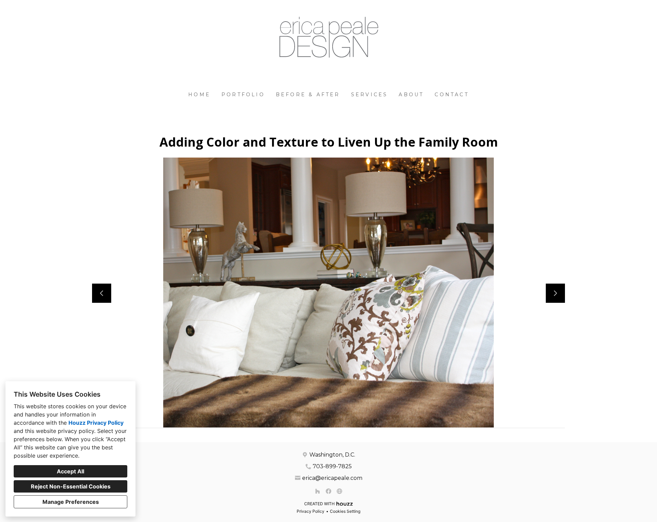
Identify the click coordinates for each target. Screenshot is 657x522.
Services (369, 94)
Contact (451, 94)
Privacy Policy (310, 511)
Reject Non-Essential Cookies (71, 486)
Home (199, 94)
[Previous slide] (101, 293)
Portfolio (243, 94)
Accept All (70, 471)
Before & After (308, 94)
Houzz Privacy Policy (96, 422)
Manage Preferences (70, 501)
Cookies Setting (345, 511)
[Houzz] (317, 491)
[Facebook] (328, 491)
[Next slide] (555, 293)
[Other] (339, 491)
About (411, 94)
